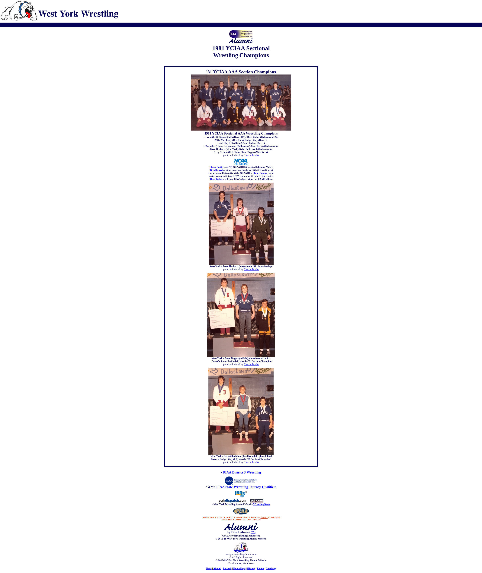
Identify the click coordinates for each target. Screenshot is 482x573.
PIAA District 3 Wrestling (242, 472)
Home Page (239, 568)
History (251, 568)
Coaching (271, 568)
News (209, 568)
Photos (260, 568)
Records (227, 568)
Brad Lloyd (216, 170)
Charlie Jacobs (251, 155)
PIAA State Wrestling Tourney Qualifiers (246, 487)
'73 (253, 532)
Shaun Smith (216, 167)
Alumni (217, 568)
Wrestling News (261, 504)
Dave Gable (216, 179)
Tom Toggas (260, 173)
